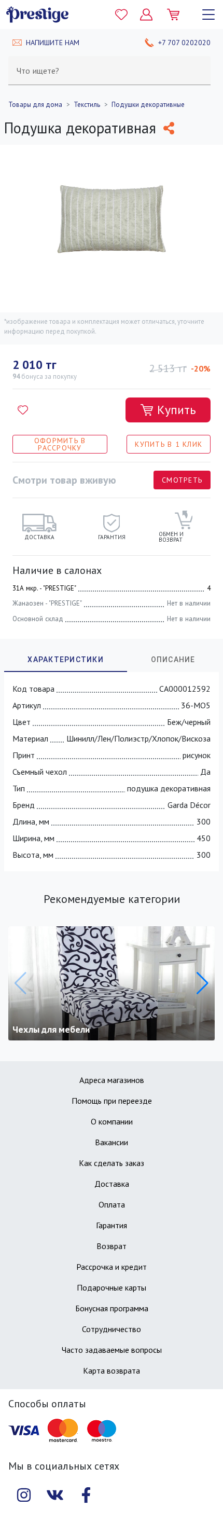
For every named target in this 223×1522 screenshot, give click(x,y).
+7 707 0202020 (184, 42)
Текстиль (87, 104)
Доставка (111, 1183)
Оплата (112, 1204)
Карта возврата (111, 1370)
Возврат (111, 1246)
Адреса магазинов (111, 1080)
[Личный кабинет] (146, 14)
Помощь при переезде (112, 1100)
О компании (112, 1121)
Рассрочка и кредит (111, 1267)
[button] (203, 983)
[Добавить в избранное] (22, 410)
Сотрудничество (111, 1329)
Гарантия (111, 1225)
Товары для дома (35, 104)
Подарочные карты (111, 1287)
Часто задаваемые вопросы (112, 1350)
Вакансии (111, 1142)
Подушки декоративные (148, 104)
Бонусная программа (111, 1308)
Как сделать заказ (111, 1163)
